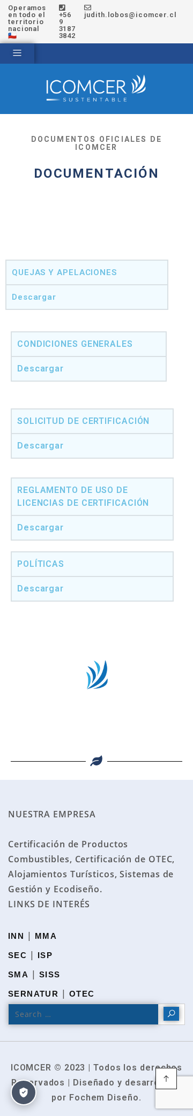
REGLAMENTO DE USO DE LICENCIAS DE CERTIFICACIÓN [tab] (83, 496)
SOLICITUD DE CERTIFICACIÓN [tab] (83, 421)
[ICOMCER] (96, 89)
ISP (45, 955)
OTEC (82, 993)
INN (16, 935)
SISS (50, 974)
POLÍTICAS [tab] (40, 564)
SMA (18, 974)
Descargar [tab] (34, 297)
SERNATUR (33, 993)
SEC (17, 955)
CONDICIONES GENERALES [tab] (75, 344)
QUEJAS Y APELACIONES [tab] (64, 272)
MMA (46, 935)
